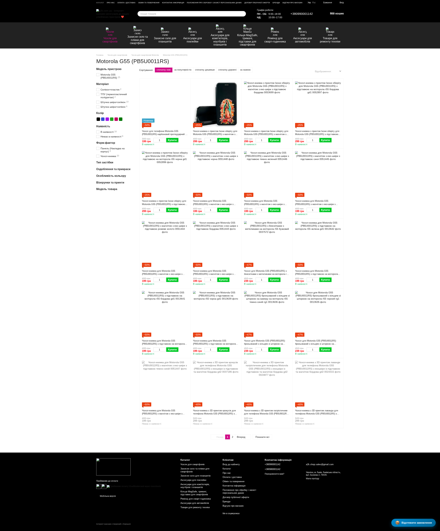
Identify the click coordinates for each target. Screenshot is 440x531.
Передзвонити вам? (274, 474)
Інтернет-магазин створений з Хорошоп (113, 524)
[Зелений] (112, 119)
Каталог (100, 3)
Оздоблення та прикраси (113, 169)
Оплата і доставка (126, 3)
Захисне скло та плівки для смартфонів (137, 40)
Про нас (111, 3)
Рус (314, 3)
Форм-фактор (105, 142)
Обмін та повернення (148, 3)
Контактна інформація (173, 3)
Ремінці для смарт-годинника (275, 40)
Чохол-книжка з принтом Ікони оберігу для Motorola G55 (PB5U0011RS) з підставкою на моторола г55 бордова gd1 (317, 134)
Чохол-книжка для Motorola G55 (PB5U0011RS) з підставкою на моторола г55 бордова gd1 (163, 343)
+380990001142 (301, 13)
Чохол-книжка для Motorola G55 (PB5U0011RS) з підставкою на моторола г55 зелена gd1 (316, 274)
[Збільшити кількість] (163, 140)
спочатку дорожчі (227, 69)
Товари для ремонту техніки (330, 40)
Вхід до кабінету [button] (231, 464)
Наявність (103, 126)
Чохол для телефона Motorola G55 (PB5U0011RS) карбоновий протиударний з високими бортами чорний (164, 134)
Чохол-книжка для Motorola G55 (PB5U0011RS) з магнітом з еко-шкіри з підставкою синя (315, 204)
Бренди (276, 3)
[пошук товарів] (243, 14)
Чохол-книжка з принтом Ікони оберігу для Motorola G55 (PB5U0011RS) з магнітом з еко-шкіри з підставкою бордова (266, 134)
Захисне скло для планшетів (165, 40)
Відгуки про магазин (292, 3)
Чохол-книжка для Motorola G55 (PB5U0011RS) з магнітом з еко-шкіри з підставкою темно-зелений (264, 204)
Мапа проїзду (312, 478)
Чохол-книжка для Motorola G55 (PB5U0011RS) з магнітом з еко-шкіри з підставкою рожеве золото (162, 274)
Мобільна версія (107, 496)
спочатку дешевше (205, 69)
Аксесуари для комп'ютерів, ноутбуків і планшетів (220, 40)
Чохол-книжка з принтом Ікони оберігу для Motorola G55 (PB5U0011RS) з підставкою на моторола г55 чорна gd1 (164, 204)
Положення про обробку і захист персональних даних (214, 3)
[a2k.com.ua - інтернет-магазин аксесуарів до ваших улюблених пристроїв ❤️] (113, 466)
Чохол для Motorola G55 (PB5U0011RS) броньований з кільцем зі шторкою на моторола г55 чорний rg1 (315, 343)
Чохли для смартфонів (110, 40)
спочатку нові (164, 69)
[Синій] (103, 119)
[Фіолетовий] (107, 119)
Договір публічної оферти (257, 3)
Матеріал (102, 84)
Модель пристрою (109, 69)
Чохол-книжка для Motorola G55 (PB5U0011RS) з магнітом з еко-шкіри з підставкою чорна (213, 204)
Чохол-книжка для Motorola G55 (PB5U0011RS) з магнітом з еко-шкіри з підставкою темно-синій (162, 413)
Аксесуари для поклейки (192, 40)
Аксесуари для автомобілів (302, 40)
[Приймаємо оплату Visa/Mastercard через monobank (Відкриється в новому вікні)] (134, 486)
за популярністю (182, 69)
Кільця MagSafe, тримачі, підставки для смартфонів (247, 40)
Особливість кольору (111, 175)
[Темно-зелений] (121, 119)
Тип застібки (104, 162)
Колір (100, 113)
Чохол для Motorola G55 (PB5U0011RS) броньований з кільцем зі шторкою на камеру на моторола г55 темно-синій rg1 (265, 343)
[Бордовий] (116, 119)
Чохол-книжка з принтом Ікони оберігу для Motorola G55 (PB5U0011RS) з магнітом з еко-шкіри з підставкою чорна (215, 134)
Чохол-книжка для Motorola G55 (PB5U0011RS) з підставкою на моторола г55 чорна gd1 (214, 343)
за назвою (245, 69)
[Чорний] (98, 119)
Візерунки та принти (110, 182)
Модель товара (106, 189)
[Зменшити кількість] (155, 140)
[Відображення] (338, 71)
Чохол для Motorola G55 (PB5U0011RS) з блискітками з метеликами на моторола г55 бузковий (266, 274)
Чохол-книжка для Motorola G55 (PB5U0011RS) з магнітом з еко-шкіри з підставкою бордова (213, 274)
